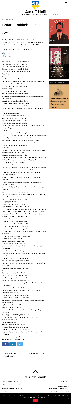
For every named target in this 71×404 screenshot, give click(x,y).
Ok (36, 400)
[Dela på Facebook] (5, 344)
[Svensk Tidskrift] (35, 12)
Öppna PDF (7, 54)
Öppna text (7, 57)
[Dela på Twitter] (20, 344)
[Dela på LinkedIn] (13, 344)
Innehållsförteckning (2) (35, 353)
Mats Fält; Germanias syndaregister (13, 354)
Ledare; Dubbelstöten (19, 25)
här (32, 49)
